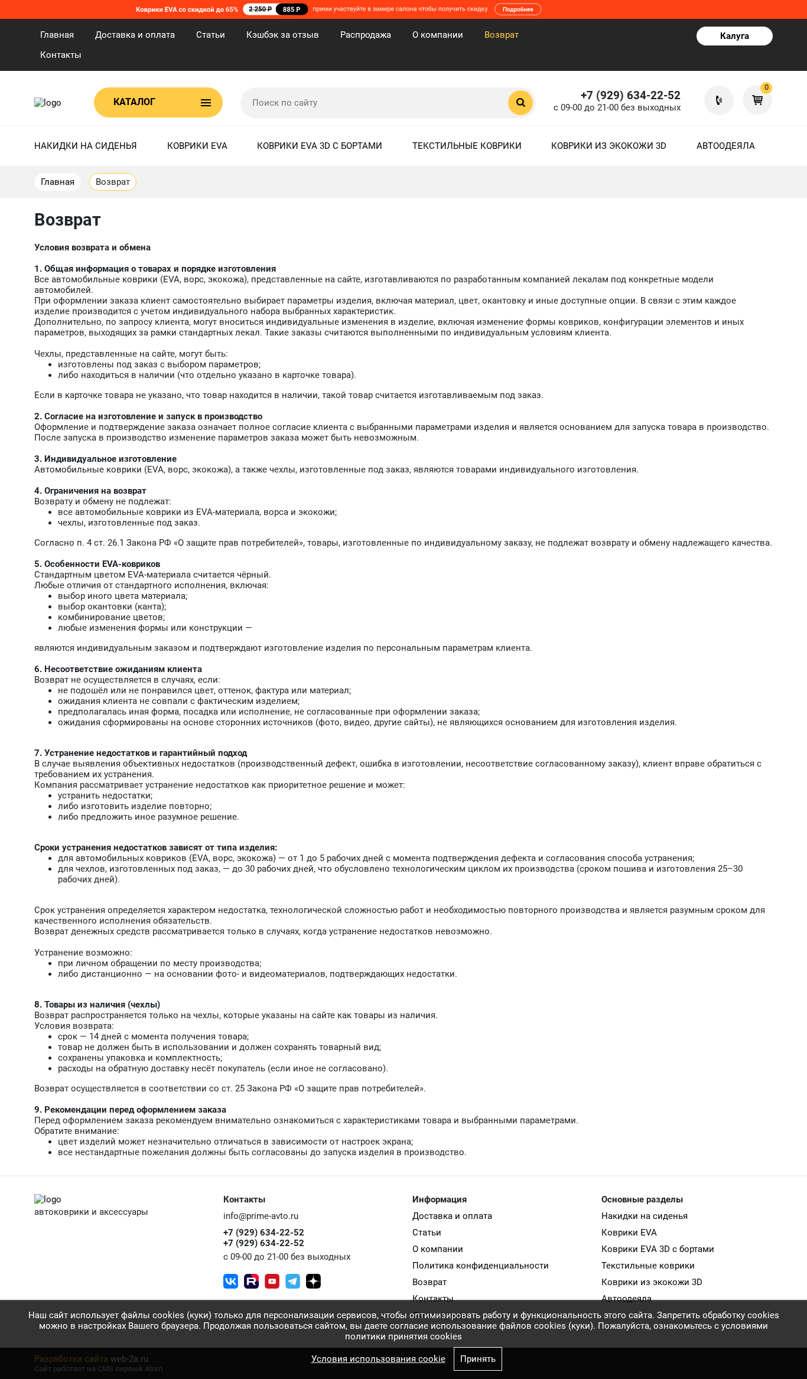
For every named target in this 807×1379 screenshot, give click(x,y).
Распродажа (365, 35)
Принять (478, 1359)
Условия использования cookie (378, 1359)
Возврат (501, 35)
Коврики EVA (197, 146)
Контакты (61, 55)
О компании (437, 35)
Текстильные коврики (467, 146)
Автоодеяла (726, 146)
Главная (57, 35)
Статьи (210, 35)
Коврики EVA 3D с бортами (319, 146)
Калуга (734, 36)
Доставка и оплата (135, 35)
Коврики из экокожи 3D (608, 146)
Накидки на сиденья (85, 146)
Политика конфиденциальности (480, 1265)
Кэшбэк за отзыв (282, 35)
